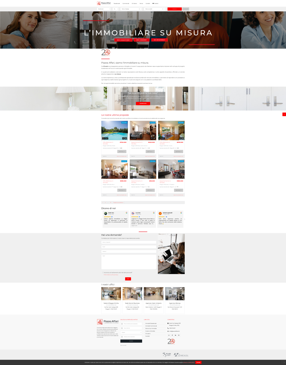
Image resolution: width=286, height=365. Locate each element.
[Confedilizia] (181, 354)
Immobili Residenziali (150, 323)
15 (110, 202)
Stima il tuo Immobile (151, 328)
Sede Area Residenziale (121, 156)
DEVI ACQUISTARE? (123, 40)
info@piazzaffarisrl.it (174, 331)
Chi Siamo (134, 3)
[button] (143, 103)
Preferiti (156, 3)
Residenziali (117, 3)
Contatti (148, 3)
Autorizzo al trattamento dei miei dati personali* (118, 272)
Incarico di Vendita (150, 331)
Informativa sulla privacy (111, 274)
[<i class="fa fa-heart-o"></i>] (123, 138)
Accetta (198, 362)
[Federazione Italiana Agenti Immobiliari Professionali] (167, 354)
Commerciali (126, 3)
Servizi (141, 3)
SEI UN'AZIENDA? (159, 39)
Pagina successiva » (118, 202)
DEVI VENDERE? (141, 40)
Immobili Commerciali (151, 326)
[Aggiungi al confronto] (125, 138)
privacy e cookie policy (189, 362)
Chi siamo (147, 333)
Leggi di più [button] (107, 225)
